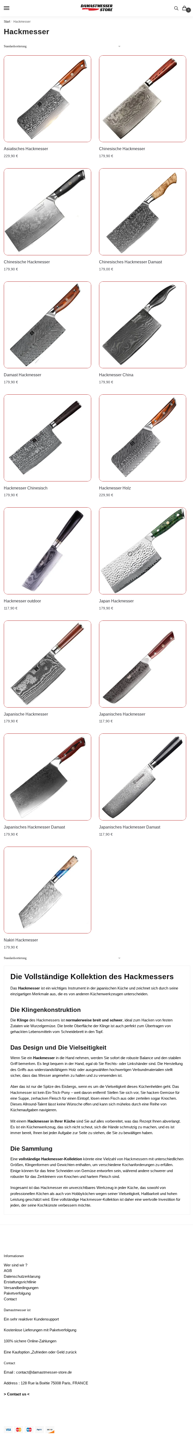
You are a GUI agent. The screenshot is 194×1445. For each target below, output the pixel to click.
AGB (8, 1270)
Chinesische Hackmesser (122, 149)
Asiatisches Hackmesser (26, 149)
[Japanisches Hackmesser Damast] (47, 776)
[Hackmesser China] (142, 324)
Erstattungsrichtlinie (20, 1282)
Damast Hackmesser (22, 375)
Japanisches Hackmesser (122, 714)
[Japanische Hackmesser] (47, 664)
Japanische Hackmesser (26, 714)
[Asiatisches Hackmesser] (47, 98)
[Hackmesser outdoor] (47, 550)
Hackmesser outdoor (22, 601)
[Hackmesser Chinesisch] (47, 437)
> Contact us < (17, 1394)
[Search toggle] (176, 8)
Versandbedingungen (21, 1288)
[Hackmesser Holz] (142, 437)
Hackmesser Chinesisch (25, 488)
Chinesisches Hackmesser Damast (130, 262)
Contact (10, 1299)
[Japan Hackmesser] (142, 550)
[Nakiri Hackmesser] (47, 890)
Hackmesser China (116, 375)
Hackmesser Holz (115, 488)
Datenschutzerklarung (22, 1276)
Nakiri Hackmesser (21, 940)
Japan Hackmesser (116, 601)
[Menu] (11, 8)
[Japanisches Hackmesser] (142, 664)
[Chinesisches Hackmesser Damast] (142, 211)
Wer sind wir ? (15, 1265)
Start (7, 21)
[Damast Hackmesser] (47, 324)
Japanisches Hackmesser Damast (34, 827)
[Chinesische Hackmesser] (142, 98)
